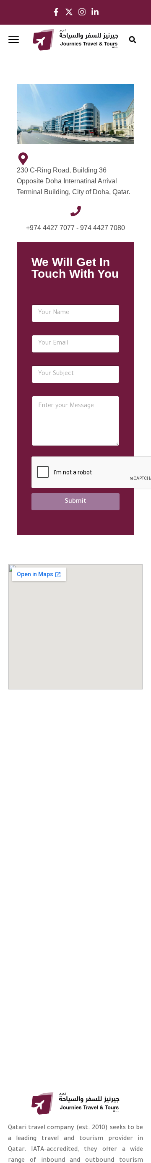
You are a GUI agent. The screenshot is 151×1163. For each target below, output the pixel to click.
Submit (75, 501)
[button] (132, 40)
